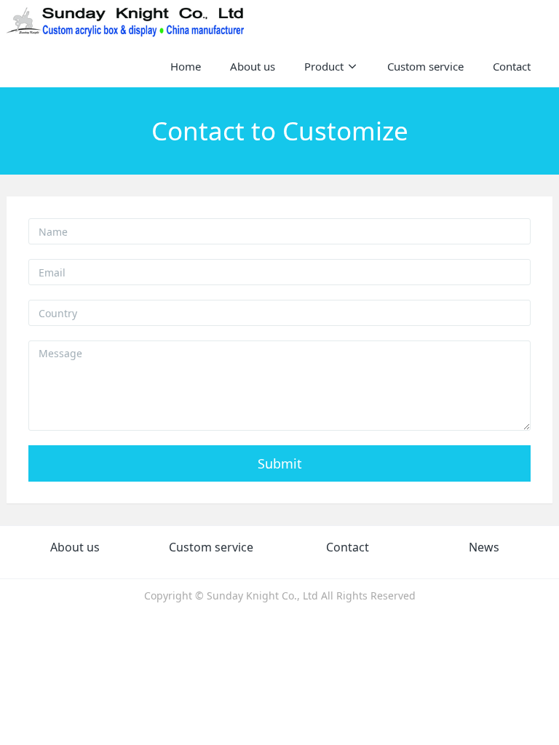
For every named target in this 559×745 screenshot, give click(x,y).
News (484, 547)
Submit (280, 463)
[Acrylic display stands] (126, 22)
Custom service (211, 547)
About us (75, 547)
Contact (347, 547)
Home (185, 66)
